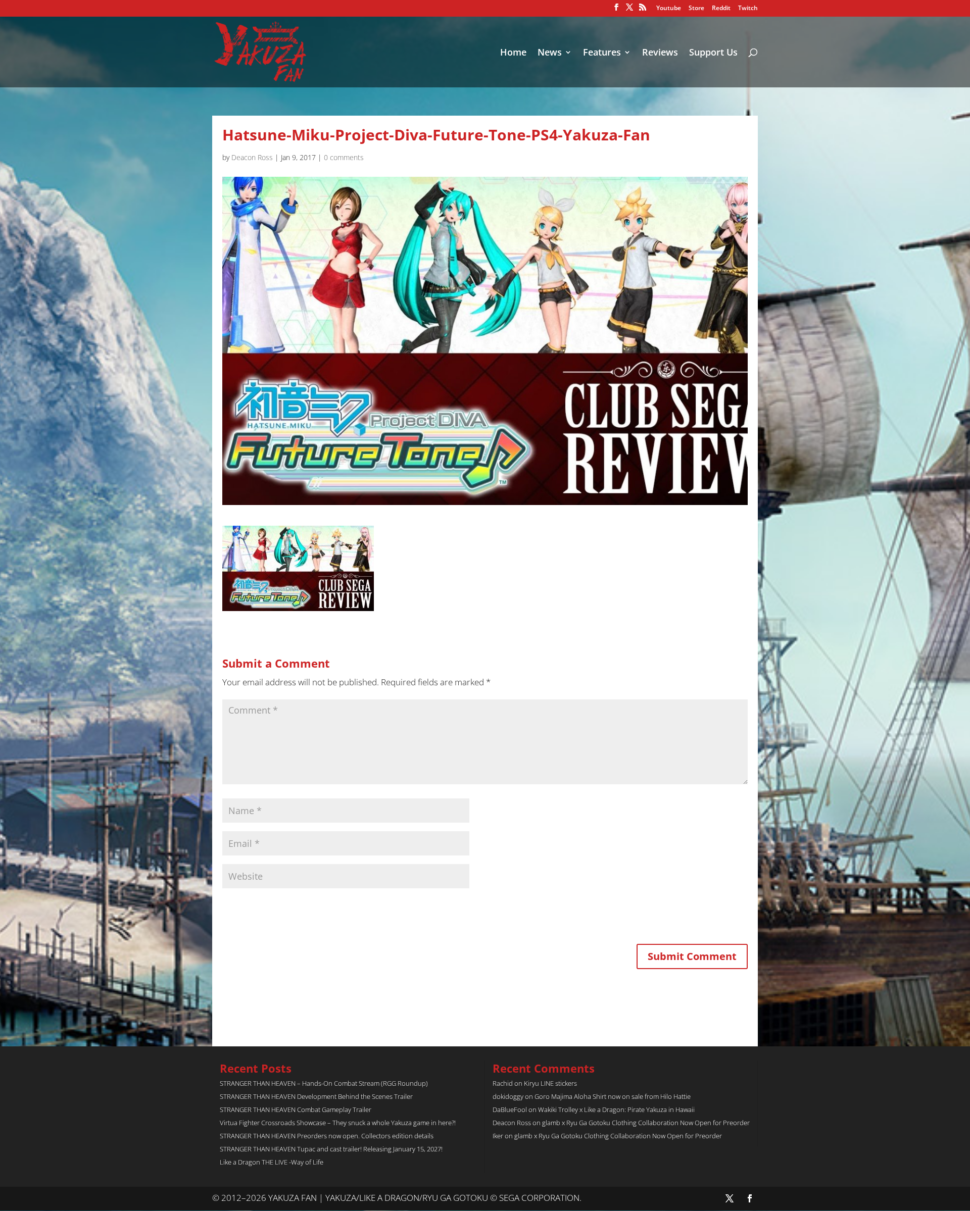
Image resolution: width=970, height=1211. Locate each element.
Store (696, 8)
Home (513, 53)
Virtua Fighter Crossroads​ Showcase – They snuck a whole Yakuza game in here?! (338, 1122)
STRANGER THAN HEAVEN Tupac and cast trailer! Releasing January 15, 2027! (331, 1148)
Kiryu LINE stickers (550, 1083)
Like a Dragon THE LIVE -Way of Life (271, 1162)
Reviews (660, 53)
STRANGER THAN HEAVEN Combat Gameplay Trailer (295, 1109)
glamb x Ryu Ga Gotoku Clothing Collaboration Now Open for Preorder (646, 1122)
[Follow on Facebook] (750, 1198)
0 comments (344, 157)
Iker (498, 1135)
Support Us (713, 53)
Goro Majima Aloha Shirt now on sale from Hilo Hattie (613, 1096)
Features (602, 53)
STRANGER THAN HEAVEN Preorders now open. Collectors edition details (326, 1135)
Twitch (748, 8)
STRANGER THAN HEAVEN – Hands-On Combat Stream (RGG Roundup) (324, 1083)
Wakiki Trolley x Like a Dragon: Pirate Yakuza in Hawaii (616, 1109)
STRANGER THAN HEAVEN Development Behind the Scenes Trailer (316, 1096)
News (550, 53)
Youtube (668, 8)
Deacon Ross (252, 157)
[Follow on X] (729, 1198)
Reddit (721, 8)
